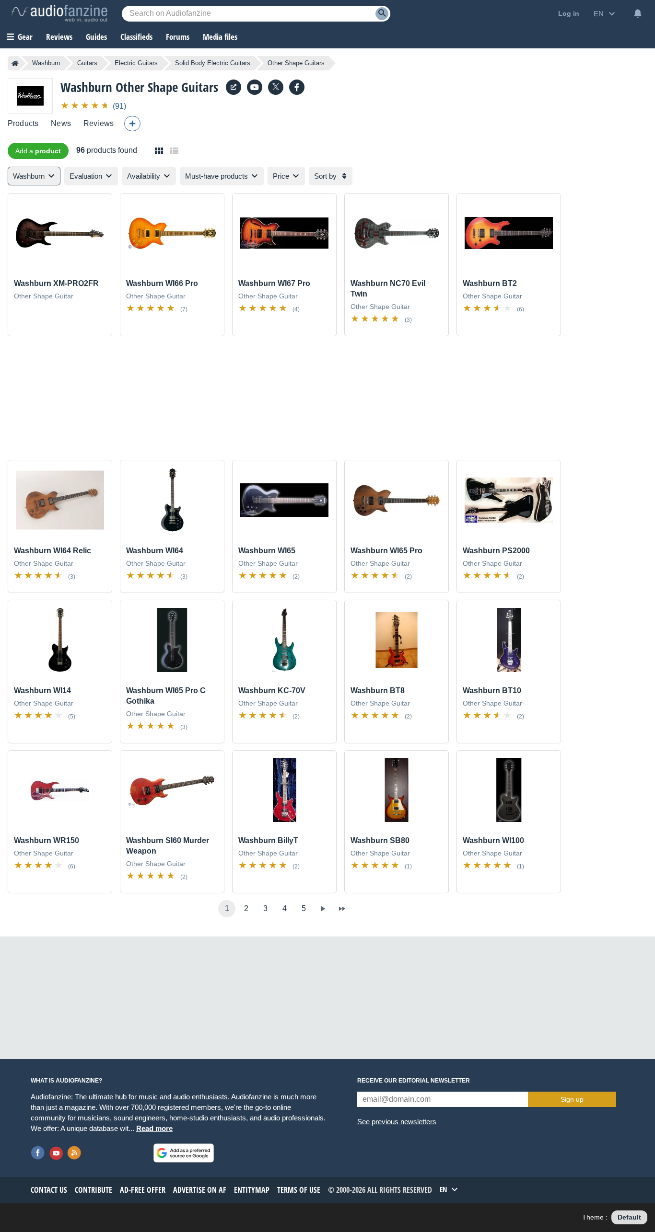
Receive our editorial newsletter (413, 1080)
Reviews (59, 36)
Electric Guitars (136, 63)
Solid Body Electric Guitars (212, 63)
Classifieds (136, 36)
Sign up (572, 1099)
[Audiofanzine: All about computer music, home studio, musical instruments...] (59, 13)
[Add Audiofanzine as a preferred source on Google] (183, 1153)
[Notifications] (637, 13)
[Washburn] (30, 95)
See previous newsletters (396, 1122)
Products (23, 123)
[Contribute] (132, 123)
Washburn (46, 63)
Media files (220, 36)
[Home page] (15, 63)
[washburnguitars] (296, 87)
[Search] (381, 13)
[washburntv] (254, 87)
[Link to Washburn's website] (233, 87)
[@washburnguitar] (275, 87)
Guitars (87, 63)
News (61, 123)
